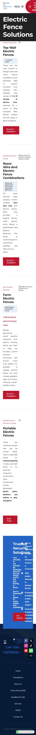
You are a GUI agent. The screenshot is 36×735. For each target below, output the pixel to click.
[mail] (31, 656)
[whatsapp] (31, 651)
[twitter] (31, 641)
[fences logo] (7, 3)
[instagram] (26, 646)
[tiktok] (31, 646)
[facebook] (26, 641)
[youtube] (26, 651)
